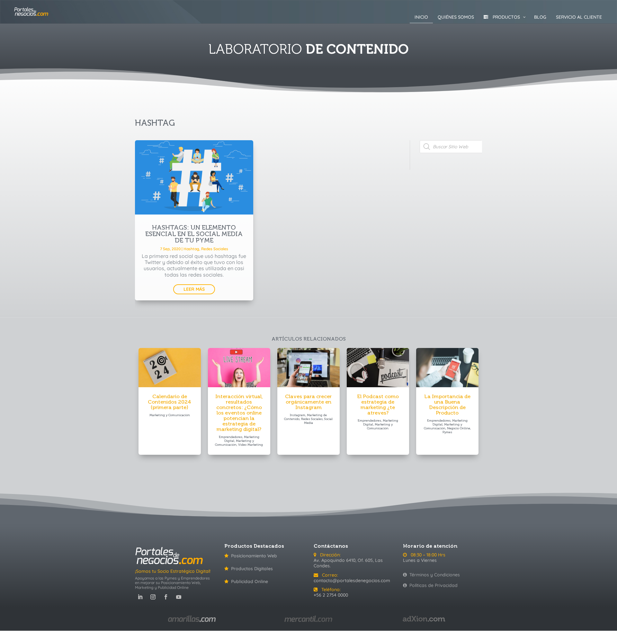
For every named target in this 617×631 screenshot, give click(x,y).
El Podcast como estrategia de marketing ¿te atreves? (378, 404)
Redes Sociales (214, 248)
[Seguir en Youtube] (179, 597)
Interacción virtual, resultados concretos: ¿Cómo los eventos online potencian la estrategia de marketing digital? (239, 412)
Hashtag (191, 248)
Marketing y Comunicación (169, 415)
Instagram (297, 415)
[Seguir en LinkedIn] (140, 597)
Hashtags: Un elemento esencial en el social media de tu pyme (194, 234)
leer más (194, 289)
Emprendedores (230, 437)
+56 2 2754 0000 (331, 595)
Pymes (447, 432)
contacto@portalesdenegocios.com (352, 580)
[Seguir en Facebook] (166, 597)
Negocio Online (458, 428)
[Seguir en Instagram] (153, 597)
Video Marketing (250, 445)
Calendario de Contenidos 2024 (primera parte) (169, 401)
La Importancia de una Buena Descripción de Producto (447, 404)
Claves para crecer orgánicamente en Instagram (308, 401)
